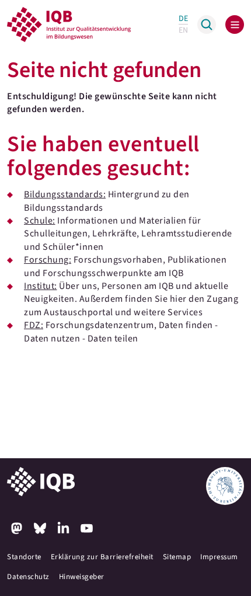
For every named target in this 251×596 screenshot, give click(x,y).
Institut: (40, 286)
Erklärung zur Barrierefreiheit (102, 557)
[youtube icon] (86, 528)
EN (183, 30)
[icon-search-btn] (206, 24)
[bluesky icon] (39, 528)
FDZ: (33, 325)
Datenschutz (28, 576)
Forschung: (47, 259)
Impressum (219, 557)
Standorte (24, 557)
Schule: (39, 220)
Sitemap (177, 557)
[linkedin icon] (63, 528)
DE (183, 19)
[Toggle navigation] (234, 24)
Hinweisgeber (81, 576)
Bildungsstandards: (65, 194)
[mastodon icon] (16, 528)
